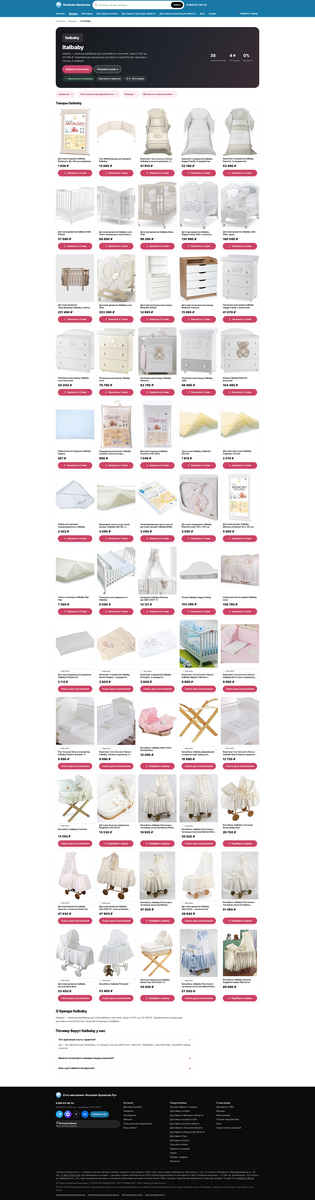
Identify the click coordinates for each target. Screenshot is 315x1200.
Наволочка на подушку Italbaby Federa (74, 452)
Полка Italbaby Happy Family (196, 597)
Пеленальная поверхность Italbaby (113, 598)
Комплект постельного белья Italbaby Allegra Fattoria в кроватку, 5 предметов (197, 675)
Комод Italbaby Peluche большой (235, 379)
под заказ (65, 671)
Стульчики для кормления (137, 1123)
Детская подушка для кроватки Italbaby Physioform (74, 675)
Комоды (130, 94)
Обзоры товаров (178, 1157)
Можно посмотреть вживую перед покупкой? (86, 1057)
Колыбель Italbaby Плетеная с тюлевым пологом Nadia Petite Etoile (198, 985)
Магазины (87, 13)
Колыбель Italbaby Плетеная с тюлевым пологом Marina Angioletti (239, 903)
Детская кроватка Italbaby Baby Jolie (156, 233)
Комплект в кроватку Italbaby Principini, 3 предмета (155, 675)
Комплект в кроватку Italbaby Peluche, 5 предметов (238, 160)
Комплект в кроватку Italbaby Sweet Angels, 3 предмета (114, 675)
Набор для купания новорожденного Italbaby (71, 525)
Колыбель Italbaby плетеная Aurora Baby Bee (238, 826)
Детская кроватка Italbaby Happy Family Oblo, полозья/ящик (196, 233)
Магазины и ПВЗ (225, 1107)
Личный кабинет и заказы (183, 1107)
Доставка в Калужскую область (177, 13)
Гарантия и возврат (180, 1148)
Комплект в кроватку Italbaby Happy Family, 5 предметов (197, 160)
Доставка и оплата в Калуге (184, 1123)
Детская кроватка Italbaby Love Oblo (115, 306)
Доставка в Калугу (179, 1140)
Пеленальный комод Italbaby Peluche (155, 379)
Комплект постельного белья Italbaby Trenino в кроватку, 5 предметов (115, 753)
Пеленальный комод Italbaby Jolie (197, 379)
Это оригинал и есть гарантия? (77, 1039)
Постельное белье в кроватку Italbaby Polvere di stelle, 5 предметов (74, 753)
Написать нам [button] (99, 1114)
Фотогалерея (223, 1115)
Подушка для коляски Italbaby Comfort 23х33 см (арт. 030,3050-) (115, 452)
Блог (202, 13)
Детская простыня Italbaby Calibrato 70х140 (237, 452)
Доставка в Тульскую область (139, 13)
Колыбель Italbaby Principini (113, 984)
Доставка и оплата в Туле (183, 1119)
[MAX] (68, 1114)
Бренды (73, 13)
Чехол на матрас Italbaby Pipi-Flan (73, 598)
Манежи (128, 1119)
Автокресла (130, 1115)
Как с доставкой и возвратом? (77, 1068)
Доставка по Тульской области (186, 1127)
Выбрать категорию (77, 69)
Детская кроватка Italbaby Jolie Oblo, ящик (239, 233)
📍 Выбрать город (247, 13)
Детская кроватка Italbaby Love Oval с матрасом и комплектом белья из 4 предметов (115, 233)
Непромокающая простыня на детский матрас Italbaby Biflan (156, 525)
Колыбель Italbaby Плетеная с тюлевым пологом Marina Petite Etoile (198, 830)
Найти (177, 4)
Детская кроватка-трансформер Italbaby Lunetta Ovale (74, 306)
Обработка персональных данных (103, 1195)
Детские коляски (133, 1107)
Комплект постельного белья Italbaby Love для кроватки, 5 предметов (156, 160)
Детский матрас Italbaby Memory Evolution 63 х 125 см (238, 525)
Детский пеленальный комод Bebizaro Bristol (156, 306)
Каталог (60, 13)
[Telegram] (59, 1114)
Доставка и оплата (107, 13)
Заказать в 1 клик (76, 173)
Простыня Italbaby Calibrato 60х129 (196, 452)
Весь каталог (130, 1127)
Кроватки (66, 94)
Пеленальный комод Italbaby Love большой (73, 379)
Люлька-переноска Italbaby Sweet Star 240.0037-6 (154, 980)
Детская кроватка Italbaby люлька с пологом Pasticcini (73, 907)
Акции (212, 13)
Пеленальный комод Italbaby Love (114, 379)
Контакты (175, 1161)
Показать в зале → (107, 69)
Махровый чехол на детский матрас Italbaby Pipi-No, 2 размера (114, 525)
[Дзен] (76, 1114)
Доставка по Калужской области (187, 1132)
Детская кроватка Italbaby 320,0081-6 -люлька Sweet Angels (113, 907)
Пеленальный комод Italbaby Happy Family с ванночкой (238, 306)
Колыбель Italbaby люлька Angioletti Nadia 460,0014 (237, 980)
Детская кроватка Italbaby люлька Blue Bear (71, 985)
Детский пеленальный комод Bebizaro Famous (197, 306)
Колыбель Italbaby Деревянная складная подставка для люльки (198, 753)
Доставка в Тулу (178, 1136)
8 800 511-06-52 (197, 4)
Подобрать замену (159, 766)
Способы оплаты (179, 1144)
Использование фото (155, 1195)
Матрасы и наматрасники (159, 94)
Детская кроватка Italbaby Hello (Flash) (74, 233)
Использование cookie (132, 1195)
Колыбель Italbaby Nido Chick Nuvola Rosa (155, 749)
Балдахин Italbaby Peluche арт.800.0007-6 (154, 598)
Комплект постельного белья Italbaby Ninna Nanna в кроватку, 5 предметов (240, 753)
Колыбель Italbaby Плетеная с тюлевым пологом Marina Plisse (157, 826)
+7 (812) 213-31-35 (70, 1175)
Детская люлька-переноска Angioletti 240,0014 (114, 826)
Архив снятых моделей (228, 1127)
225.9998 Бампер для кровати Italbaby (115, 160)
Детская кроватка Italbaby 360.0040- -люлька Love (195, 907)
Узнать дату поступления (75, 688)
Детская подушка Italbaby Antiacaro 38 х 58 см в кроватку (74, 160)
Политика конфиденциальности (70, 1195)
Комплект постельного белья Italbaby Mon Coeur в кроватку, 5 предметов (240, 675)
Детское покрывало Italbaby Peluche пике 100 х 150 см (196, 525)
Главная (60, 21)
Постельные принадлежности (99, 94)
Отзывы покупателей (227, 1119)
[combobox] (134, 5)
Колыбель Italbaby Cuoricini (72, 829)
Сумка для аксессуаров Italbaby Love (240, 598)
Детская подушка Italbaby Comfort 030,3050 (154, 452)
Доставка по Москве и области (186, 1115)
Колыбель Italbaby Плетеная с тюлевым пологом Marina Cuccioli (156, 903)
